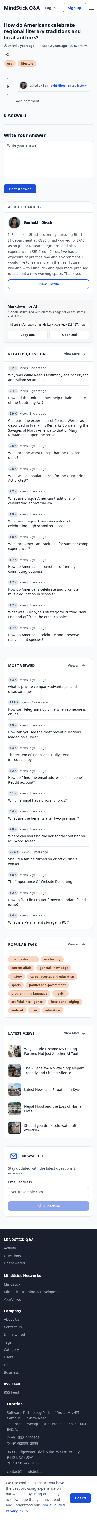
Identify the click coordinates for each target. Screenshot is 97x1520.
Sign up (74, 7)
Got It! (80, 1498)
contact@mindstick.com (27, 1471)
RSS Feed (11, 1392)
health (60, 993)
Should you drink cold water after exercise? (52, 1127)
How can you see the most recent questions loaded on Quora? (44, 734)
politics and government (47, 985)
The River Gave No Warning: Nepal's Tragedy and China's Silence (54, 1070)
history (16, 976)
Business (11, 1372)
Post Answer (20, 188)
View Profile (48, 284)
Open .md (69, 335)
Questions (12, 1255)
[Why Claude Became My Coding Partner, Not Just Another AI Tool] (14, 1051)
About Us (11, 1319)
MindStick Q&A (22, 7)
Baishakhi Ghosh (55, 85)
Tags (8, 1342)
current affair (21, 968)
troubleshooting (23, 959)
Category (11, 1349)
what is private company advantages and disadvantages (42, 689)
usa (9, 63)
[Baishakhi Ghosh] (23, 85)
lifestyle (27, 63)
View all (74, 665)
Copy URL (28, 335)
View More (72, 354)
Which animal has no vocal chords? (37, 800)
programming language (29, 993)
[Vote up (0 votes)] (8, 79)
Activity (10, 1248)
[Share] (7, 54)
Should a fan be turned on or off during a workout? (43, 861)
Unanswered (14, 1263)
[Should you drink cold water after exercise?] (14, 1127)
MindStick (12, 1284)
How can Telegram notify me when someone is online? (47, 711)
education (52, 1010)
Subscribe (51, 1206)
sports (16, 985)
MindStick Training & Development (33, 1291)
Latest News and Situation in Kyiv (52, 1089)
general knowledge (54, 968)
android (17, 1010)
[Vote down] (8, 94)
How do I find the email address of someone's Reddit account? (46, 779)
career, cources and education (52, 976)
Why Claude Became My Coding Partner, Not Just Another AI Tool (51, 1051)
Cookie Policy (51, 1505)
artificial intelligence (27, 1002)
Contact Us (13, 1327)
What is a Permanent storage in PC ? (38, 922)
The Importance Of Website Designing (40, 881)
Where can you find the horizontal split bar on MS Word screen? (46, 838)
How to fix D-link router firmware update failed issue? (47, 902)
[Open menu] (91, 8)
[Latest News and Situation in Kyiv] (14, 1089)
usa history (79, 85)
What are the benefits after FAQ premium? (43, 818)
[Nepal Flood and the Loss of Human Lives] (14, 1108)
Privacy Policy (17, 1510)
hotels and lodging (65, 1002)
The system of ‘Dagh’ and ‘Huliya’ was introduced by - (39, 757)
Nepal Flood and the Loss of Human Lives (54, 1108)
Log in (50, 7)
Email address (20, 1182)
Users (8, 1357)
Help (8, 1364)
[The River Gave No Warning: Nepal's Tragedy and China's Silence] (14, 1070)
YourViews (12, 1299)
